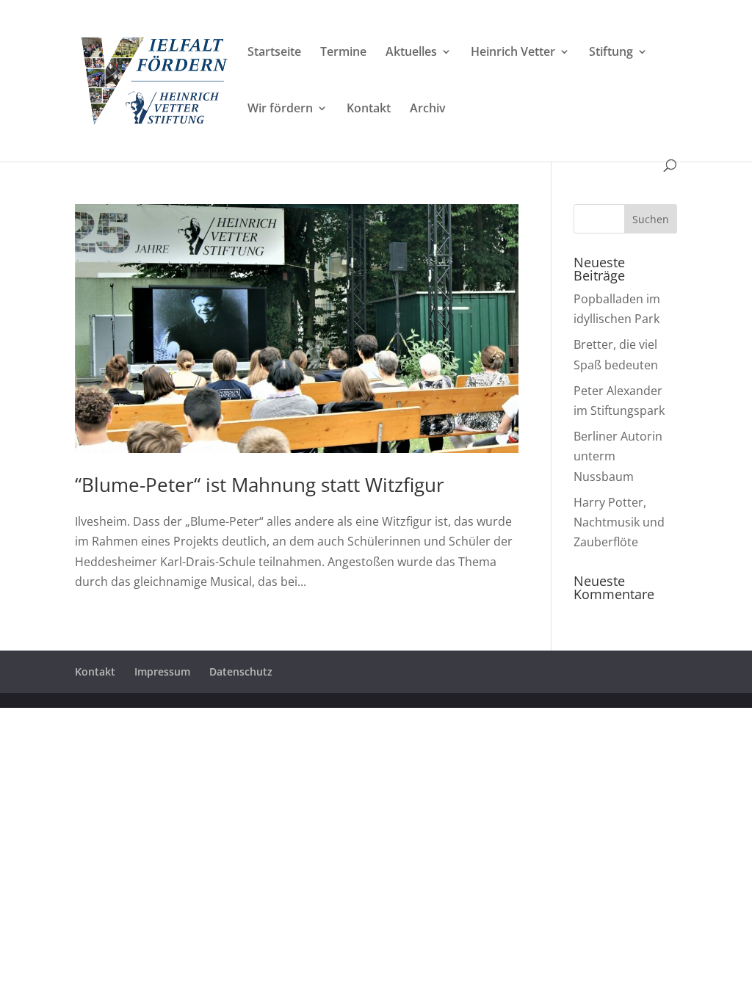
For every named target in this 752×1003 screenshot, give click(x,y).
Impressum (162, 671)
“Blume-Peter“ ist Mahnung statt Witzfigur (259, 484)
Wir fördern (280, 109)
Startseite (274, 52)
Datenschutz (240, 671)
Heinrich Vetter (513, 52)
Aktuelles (411, 52)
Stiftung (611, 52)
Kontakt (369, 109)
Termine (343, 52)
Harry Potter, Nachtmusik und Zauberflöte (619, 522)
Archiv (428, 109)
